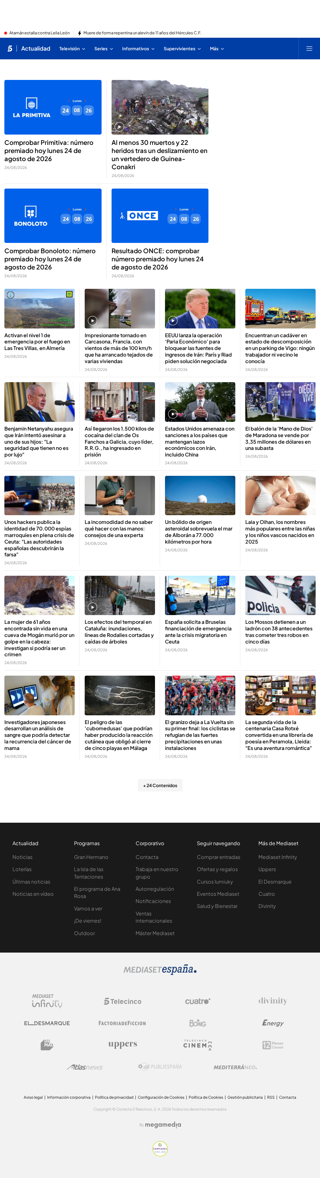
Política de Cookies (206, 1097)
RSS (271, 1097)
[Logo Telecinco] (122, 1001)
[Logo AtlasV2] (85, 1067)
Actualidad (35, 48)
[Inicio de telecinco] (10, 48)
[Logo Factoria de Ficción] (122, 1023)
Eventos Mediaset (218, 893)
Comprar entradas (218, 857)
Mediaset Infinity (277, 857)
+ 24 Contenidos (160, 785)
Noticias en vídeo (33, 893)
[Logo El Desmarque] (47, 1023)
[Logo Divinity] (273, 1001)
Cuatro (266, 893)
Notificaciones (153, 901)
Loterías (22, 869)
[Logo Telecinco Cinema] (197, 1045)
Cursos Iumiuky (215, 881)
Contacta (147, 857)
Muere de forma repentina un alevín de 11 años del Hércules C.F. (142, 33)
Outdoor (84, 933)
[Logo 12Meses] (272, 1045)
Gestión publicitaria (245, 1097)
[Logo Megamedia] (163, 1125)
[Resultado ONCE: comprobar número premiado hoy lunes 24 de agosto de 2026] (160, 216)
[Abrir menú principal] (309, 48)
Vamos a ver (88, 908)
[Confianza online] (160, 1154)
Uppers (267, 869)
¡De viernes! (87, 920)
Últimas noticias (31, 881)
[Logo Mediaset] (160, 973)
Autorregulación (155, 888)
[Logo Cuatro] (197, 1001)
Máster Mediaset (155, 933)
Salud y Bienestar (217, 906)
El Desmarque (275, 881)
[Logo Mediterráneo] (235, 1066)
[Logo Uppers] (122, 1045)
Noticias (22, 857)
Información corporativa (69, 1097)
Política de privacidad (114, 1097)
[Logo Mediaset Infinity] (47, 1001)
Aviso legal (33, 1097)
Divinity (267, 906)
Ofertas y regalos (217, 869)
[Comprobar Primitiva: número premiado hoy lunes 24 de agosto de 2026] (53, 107)
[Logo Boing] (197, 1023)
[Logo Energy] (273, 1023)
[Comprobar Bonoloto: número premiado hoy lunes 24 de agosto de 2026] (53, 216)
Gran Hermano (91, 857)
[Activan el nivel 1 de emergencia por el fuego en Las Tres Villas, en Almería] (39, 308)
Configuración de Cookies (161, 1097)
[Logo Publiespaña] (160, 1067)
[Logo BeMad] (47, 1045)
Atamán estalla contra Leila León (39, 33)
